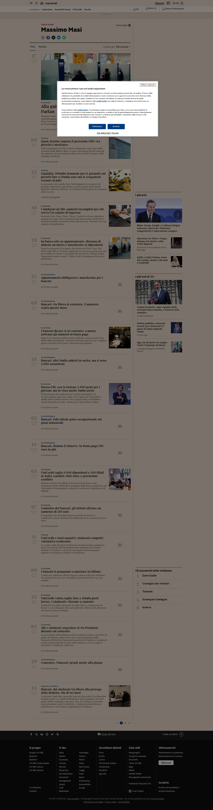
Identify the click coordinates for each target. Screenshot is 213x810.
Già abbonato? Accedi (108, 133)
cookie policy (101, 101)
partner (142, 110)
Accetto (116, 126)
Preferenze (97, 126)
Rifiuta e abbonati (148, 85)
